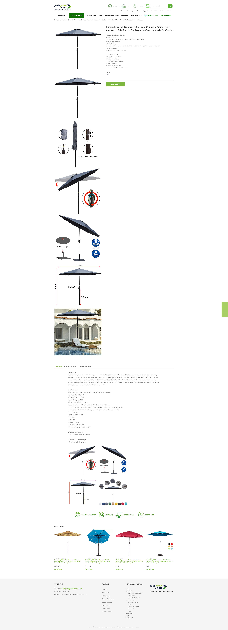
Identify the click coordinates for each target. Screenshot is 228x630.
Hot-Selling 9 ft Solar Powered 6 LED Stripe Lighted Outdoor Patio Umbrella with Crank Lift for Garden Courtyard (159, 561)
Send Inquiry (115, 84)
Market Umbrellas (65, 20)
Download (131, 609)
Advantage (130, 11)
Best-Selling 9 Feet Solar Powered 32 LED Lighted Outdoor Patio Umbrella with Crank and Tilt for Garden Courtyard (97, 561)
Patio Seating (91, 15)
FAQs (129, 604)
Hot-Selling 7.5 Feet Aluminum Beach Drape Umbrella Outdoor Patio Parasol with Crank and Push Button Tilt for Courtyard (129, 561)
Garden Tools (136, 15)
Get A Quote (58, 569)
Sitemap (131, 627)
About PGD (154, 11)
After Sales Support (133, 606)
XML (137, 627)
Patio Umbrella (76, 15)
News (138, 11)
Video (129, 611)
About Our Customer (134, 597)
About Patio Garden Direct (135, 593)
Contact (162, 11)
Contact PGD (129, 618)
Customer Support (131, 600)
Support (145, 11)
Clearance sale (152, 15)
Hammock (61, 15)
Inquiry (170, 11)
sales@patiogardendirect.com (71, 588)
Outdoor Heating (121, 15)
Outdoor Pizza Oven (106, 15)
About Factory (132, 595)
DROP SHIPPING (166, 15)
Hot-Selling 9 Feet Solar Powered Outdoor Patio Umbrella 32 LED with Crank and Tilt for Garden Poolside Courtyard (67, 561)
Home (122, 11)
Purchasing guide (133, 602)
